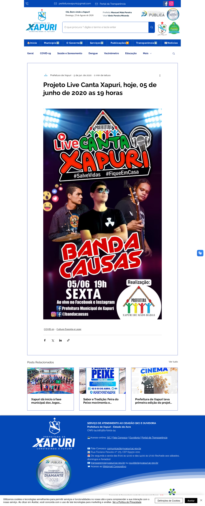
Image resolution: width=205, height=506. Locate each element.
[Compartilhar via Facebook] (44, 340)
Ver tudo (173, 361)
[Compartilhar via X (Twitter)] (52, 340)
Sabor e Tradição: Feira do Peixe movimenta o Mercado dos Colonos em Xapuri (101, 401)
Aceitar (191, 500)
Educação (131, 53)
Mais (145, 53)
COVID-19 (45, 53)
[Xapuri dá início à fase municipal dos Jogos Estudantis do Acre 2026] (50, 381)
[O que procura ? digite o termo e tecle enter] (151, 27)
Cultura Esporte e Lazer (69, 329)
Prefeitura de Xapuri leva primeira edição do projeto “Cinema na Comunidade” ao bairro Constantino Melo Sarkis (153, 401)
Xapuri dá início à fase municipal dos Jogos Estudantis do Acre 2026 (48, 401)
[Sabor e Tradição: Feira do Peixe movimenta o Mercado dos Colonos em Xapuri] (102, 381)
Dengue (93, 53)
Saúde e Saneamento (69, 53)
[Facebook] (165, 3)
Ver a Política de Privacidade (126, 502)
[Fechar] (201, 500)
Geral (30, 53)
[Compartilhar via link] (68, 340)
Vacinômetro (111, 53)
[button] (51, 43)
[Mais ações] (160, 75)
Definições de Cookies (169, 500)
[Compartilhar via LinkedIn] (60, 340)
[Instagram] (171, 3)
